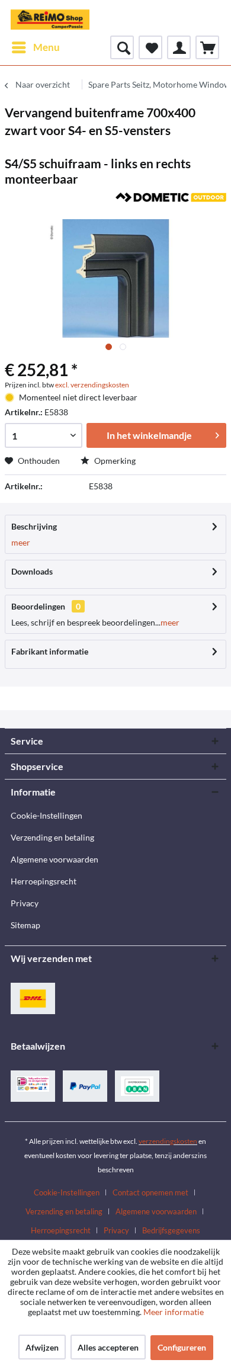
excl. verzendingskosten (92, 384)
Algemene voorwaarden (54, 859)
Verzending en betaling (52, 837)
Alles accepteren (108, 1347)
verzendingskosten (168, 1141)
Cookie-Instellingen (46, 815)
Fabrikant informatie (49, 651)
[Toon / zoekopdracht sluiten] (122, 47)
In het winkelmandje (149, 435)
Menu (46, 47)
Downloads (32, 571)
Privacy (24, 903)
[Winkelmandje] (207, 47)
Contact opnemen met (150, 1192)
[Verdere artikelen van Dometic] (171, 203)
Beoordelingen (38, 606)
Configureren (182, 1347)
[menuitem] (35, 47)
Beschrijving (34, 526)
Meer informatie (173, 1312)
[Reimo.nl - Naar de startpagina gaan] (50, 18)
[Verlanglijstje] (150, 47)
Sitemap (25, 925)
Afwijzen (42, 1347)
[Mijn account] (179, 47)
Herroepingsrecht (43, 881)
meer (20, 542)
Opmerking (114, 461)
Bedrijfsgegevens (171, 1230)
